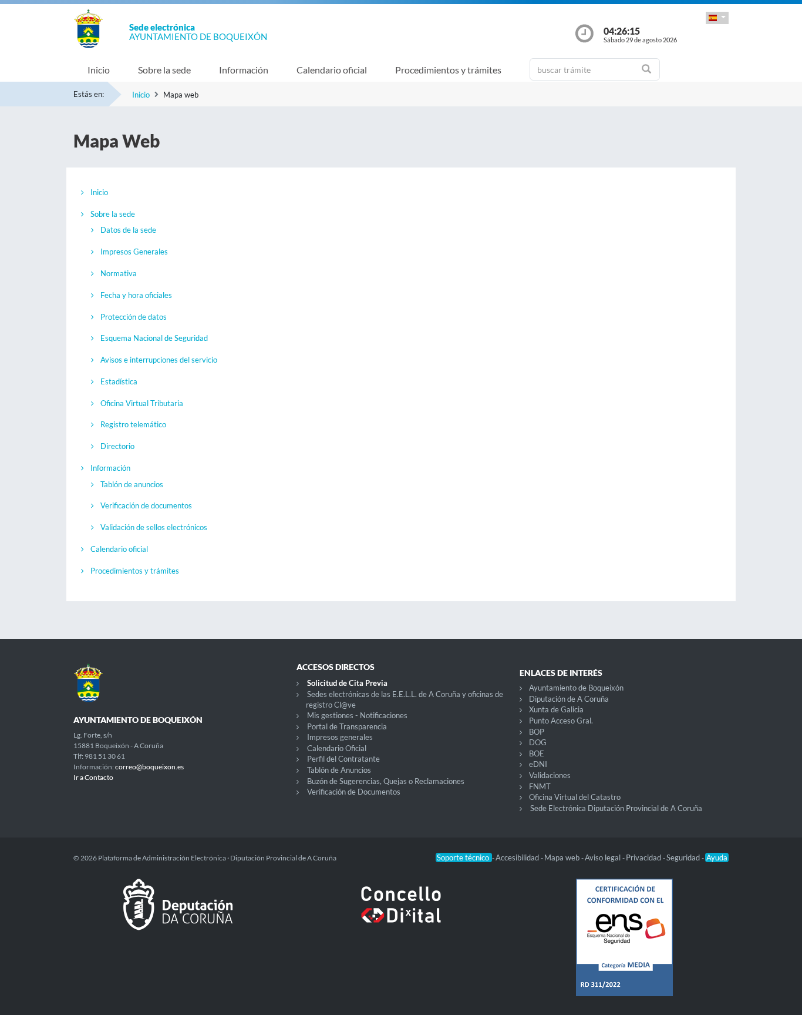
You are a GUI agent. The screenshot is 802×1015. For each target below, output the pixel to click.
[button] (717, 18)
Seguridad (684, 857)
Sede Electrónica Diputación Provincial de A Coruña (616, 808)
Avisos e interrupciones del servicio (158, 359)
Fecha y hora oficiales (136, 295)
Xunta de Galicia (556, 709)
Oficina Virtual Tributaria (141, 403)
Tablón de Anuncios (339, 770)
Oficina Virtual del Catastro (575, 797)
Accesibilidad (518, 857)
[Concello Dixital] (401, 914)
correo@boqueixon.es (149, 766)
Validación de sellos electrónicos (153, 527)
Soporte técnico (464, 857)
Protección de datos (133, 316)
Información (243, 69)
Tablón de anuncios (131, 484)
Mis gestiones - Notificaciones (357, 715)
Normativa (118, 273)
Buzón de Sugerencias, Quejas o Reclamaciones (385, 781)
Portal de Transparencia (347, 726)
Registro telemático (133, 424)
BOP (536, 731)
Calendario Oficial (336, 748)
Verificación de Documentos (353, 791)
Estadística (118, 381)
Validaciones (550, 775)
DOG (538, 742)
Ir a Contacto (93, 777)
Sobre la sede (164, 69)
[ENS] (624, 947)
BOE (536, 753)
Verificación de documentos (146, 505)
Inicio (98, 69)
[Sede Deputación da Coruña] (177, 914)
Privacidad (644, 857)
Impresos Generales (134, 251)
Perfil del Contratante (343, 758)
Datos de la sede (128, 230)
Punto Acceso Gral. (561, 720)
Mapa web (562, 857)
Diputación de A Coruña (569, 699)
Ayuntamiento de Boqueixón (576, 687)
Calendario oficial (331, 69)
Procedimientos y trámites (448, 69)
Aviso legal (603, 857)
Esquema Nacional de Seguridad (154, 338)
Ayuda (716, 857)
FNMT (540, 786)
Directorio (117, 446)
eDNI (538, 764)
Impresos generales (340, 737)
